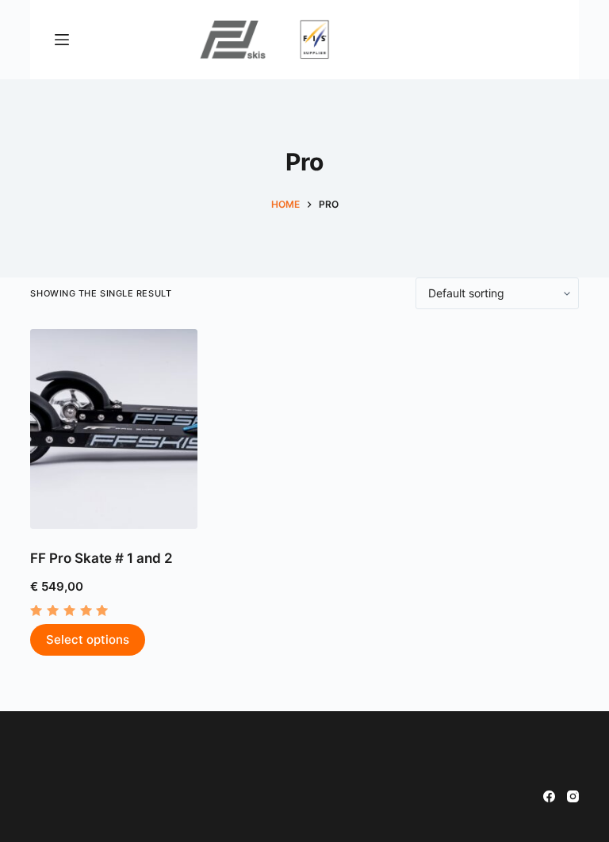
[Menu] (62, 40)
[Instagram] (573, 796)
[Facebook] (549, 796)
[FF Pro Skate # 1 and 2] (113, 429)
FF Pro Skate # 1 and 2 (101, 558)
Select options (87, 639)
